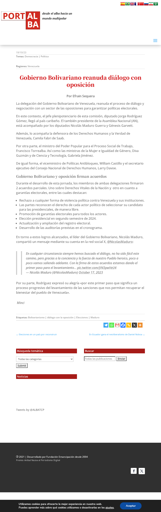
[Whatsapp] (111, 325)
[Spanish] (122, 5)
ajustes (109, 507)
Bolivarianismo (36, 317)
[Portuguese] (127, 5)
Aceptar (131, 506)
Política (45, 56)
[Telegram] (105, 325)
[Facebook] (123, 325)
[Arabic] (155, 5)
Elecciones (82, 317)
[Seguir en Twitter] (142, 471)
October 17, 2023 (91, 272)
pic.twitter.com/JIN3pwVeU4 (96, 268)
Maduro (95, 317)
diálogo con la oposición (60, 317)
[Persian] (151, 5)
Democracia (31, 56)
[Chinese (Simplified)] (141, 5)
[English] (132, 5)
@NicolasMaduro (120, 242)
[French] (136, 5)
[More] (140, 325)
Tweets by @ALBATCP (30, 410)
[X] (134, 325)
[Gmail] (117, 325)
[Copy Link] (128, 325)
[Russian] (146, 5)
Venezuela (33, 66)
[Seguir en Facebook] (134, 471)
